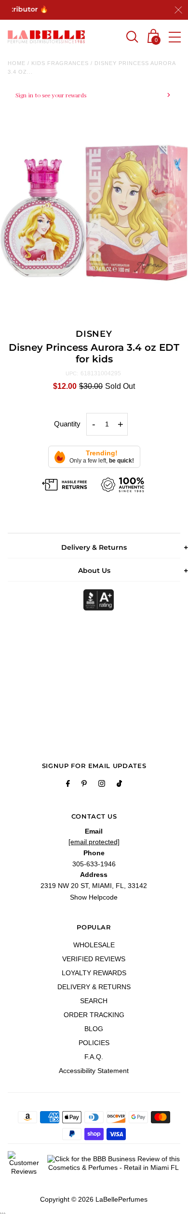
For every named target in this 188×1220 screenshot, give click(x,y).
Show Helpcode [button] (94, 897)
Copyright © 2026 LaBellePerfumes (94, 1199)
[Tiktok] (119, 785)
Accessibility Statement (94, 1070)
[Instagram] (101, 785)
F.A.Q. (93, 1057)
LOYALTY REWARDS (94, 973)
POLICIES (94, 1043)
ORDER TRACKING (94, 1015)
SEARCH (93, 1001)
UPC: (72, 373)
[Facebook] (68, 785)
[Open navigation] (175, 37)
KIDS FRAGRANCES (60, 63)
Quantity (67, 424)
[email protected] (94, 842)
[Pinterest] (84, 785)
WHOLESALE (94, 945)
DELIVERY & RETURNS (94, 987)
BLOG (93, 1029)
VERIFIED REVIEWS (93, 959)
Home (17, 63)
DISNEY (94, 334)
